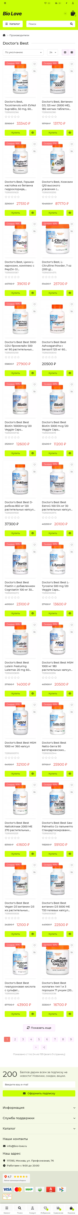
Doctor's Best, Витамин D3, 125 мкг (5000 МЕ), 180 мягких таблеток (57, 105)
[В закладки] (34, 63)
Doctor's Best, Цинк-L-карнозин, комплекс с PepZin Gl (19, 265)
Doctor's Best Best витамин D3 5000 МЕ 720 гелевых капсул (56, 906)
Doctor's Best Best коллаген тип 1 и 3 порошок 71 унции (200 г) (57, 986)
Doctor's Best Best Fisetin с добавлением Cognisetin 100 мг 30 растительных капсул (20, 586)
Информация (13, 1107)
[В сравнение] (34, 70)
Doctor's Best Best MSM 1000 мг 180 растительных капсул (57, 666)
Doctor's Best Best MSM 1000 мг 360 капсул (20, 744)
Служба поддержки (18, 1118)
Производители (19, 35)
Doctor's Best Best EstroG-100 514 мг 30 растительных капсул (56, 506)
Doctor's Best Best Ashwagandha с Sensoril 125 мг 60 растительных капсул (56, 345)
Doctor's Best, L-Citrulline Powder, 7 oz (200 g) (56, 265)
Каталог (9, 1128)
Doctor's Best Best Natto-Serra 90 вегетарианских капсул (54, 746)
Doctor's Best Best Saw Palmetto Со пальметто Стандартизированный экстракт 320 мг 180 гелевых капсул (57, 826)
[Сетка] (65, 52)
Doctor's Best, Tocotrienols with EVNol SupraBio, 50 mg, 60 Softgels (20, 105)
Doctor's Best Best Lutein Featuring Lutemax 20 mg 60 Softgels (17, 666)
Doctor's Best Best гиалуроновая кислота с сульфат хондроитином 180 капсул (20, 986)
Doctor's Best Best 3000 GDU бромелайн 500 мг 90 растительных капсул (20, 345)
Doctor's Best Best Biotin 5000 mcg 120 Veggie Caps (55, 426)
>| (44, 1047)
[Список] (71, 52)
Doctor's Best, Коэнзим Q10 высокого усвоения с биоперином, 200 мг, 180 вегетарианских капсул (57, 185)
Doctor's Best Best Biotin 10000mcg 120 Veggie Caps (18, 426)
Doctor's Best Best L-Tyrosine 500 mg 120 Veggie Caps (55, 586)
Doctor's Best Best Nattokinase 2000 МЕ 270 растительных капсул (18, 826)
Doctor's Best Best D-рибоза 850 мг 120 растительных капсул (19, 506)
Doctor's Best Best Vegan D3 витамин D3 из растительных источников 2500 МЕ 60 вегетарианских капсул (19, 906)
